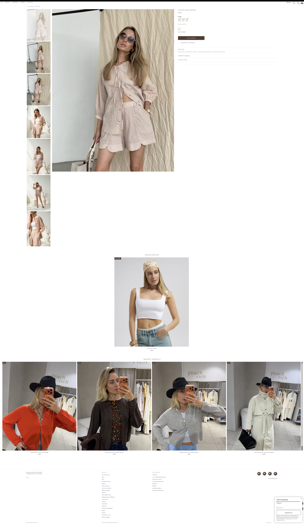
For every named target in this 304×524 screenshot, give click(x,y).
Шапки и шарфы (106, 517)
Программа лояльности (158, 490)
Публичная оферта (157, 488)
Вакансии (154, 483)
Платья (103, 512)
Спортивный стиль (106, 495)
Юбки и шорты (105, 486)
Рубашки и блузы (106, 481)
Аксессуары (105, 499)
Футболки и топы (106, 515)
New (103, 477)
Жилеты (104, 501)
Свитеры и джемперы (107, 508)
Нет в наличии (191, 38)
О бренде (154, 474)
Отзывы (22, 2)
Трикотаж (104, 506)
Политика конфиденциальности (110, 522)
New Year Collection (106, 488)
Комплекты (104, 503)
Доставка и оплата (157, 479)
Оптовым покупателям (157, 481)
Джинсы (104, 492)
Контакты (30, 2)
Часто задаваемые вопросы (159, 477)
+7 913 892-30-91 (272, 478)
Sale (103, 479)
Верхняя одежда (106, 490)
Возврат (154, 486)
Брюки (103, 510)
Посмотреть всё (106, 474)
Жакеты (104, 483)
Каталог (7, 2)
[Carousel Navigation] (298, 360)
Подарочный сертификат (108, 497)
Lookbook (15, 2)
